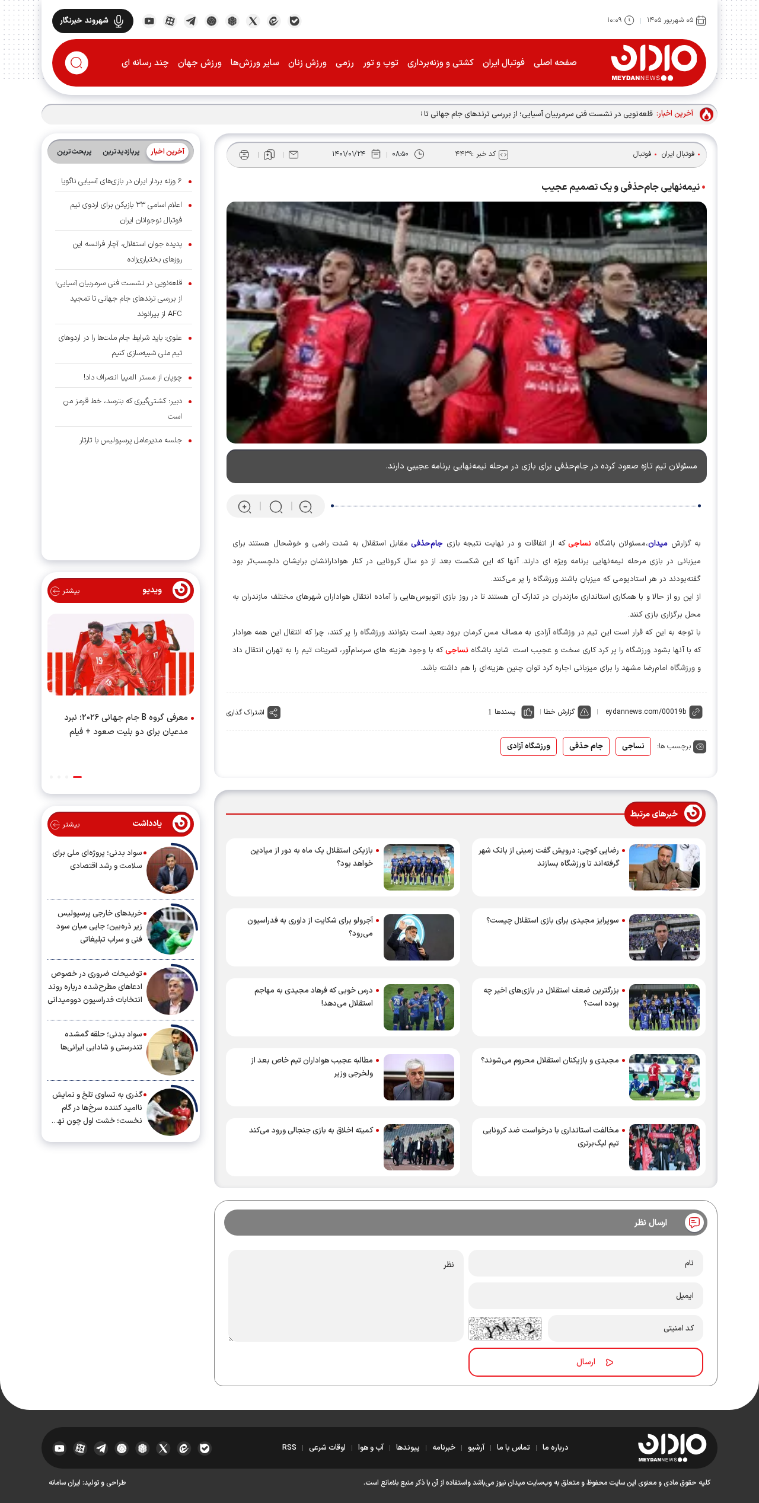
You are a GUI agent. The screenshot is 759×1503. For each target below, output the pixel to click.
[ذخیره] (269, 155)
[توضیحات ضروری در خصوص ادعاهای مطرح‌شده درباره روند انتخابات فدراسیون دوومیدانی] (170, 991)
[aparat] (169, 20)
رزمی (345, 63)
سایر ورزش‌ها (255, 63)
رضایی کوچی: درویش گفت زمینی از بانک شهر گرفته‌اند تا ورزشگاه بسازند (549, 857)
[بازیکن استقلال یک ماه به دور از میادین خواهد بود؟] (419, 867)
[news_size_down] (305, 506)
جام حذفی (586, 746)
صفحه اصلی (555, 63)
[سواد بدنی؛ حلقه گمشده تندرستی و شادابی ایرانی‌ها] (170, 1052)
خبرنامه (443, 1448)
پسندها (505, 712)
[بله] (294, 20)
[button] (77, 777)
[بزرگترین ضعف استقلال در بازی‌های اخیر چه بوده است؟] (664, 1007)
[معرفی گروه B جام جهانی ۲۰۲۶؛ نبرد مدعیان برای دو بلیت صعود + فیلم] (120, 657)
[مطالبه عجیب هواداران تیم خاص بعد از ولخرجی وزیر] (419, 1077)
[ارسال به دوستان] (293, 155)
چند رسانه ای (145, 63)
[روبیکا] (232, 20)
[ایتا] (273, 20)
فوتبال (642, 154)
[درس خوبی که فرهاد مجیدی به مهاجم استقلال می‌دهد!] (419, 1007)
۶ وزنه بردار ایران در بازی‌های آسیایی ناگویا (121, 181)
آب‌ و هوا (371, 1448)
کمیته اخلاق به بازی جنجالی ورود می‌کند (311, 1131)
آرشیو (476, 1448)
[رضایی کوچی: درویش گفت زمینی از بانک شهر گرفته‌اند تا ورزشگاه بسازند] (664, 867)
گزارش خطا (559, 712)
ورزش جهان (200, 63)
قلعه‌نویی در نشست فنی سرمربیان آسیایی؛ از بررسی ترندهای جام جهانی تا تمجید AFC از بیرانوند (502, 114)
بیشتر (69, 591)
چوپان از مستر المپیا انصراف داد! (133, 378)
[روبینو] (211, 20)
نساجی (633, 746)
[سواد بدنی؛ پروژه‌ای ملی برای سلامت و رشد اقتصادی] (170, 870)
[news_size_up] (244, 506)
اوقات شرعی (327, 1448)
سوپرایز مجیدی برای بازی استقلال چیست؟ (552, 921)
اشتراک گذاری (245, 712)
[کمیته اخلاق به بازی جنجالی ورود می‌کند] (419, 1147)
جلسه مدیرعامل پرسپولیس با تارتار (130, 440)
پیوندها (408, 1448)
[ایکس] (252, 20)
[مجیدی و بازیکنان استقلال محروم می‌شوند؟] (664, 1077)
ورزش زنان (307, 63)
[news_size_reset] (275, 506)
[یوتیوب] (149, 20)
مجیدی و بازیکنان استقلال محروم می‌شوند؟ (550, 1061)
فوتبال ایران (504, 63)
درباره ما (556, 1448)
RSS (289, 1448)
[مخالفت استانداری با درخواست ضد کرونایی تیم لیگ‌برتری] (664, 1147)
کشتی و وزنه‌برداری (440, 63)
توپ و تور (380, 63)
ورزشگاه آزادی (528, 746)
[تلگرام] (190, 20)
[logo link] (654, 62)
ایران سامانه (65, 1483)
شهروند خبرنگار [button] (84, 21)
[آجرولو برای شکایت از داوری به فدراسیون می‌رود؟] (419, 937)
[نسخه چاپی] (244, 155)
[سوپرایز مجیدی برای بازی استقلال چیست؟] (664, 937)
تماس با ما (513, 1448)
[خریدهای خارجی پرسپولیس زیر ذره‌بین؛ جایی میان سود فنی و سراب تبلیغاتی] (170, 931)
